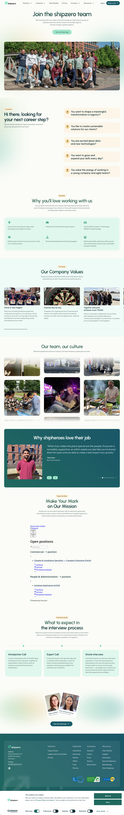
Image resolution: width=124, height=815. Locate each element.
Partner (90, 764)
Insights (105, 757)
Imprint (52, 800)
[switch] (55, 811)
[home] (10, 3)
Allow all (108, 796)
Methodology (107, 768)
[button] (27, 3)
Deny (108, 802)
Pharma (75, 771)
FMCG (75, 764)
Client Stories (107, 754)
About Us (90, 754)
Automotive (77, 754)
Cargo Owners (53, 754)
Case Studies (54, 3)
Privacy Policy (41, 800)
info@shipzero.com (15, 767)
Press (89, 761)
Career (89, 757)
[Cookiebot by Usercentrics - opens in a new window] (12, 811)
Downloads (106, 761)
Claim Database (108, 771)
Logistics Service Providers (57, 757)
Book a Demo (91, 768)
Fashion (75, 761)
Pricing (64, 3)
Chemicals (76, 757)
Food (74, 768)
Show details (100, 811)
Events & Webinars (109, 764)
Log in (102, 3)
